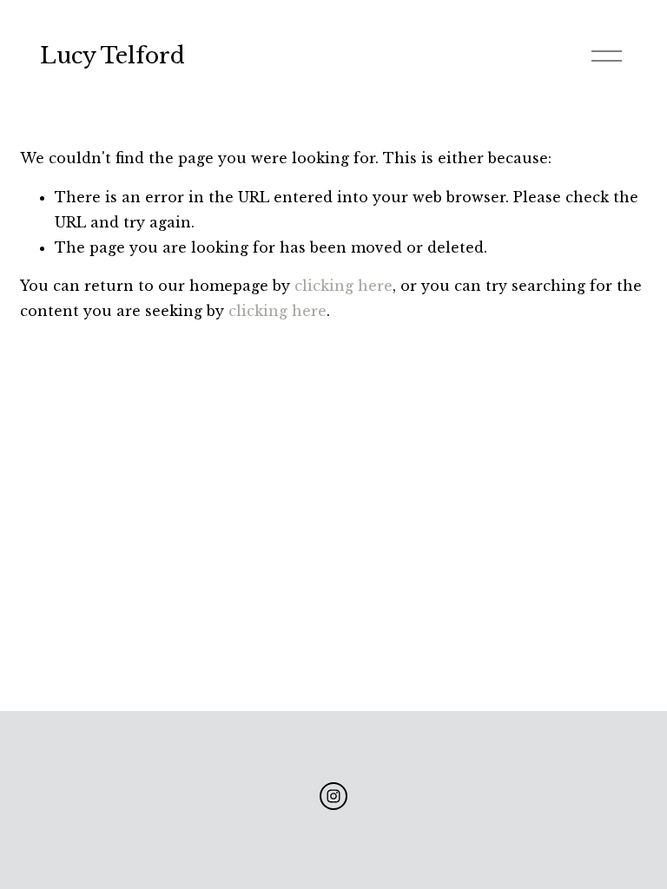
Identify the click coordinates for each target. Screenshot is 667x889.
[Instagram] (333, 796)
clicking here (343, 285)
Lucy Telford (112, 56)
